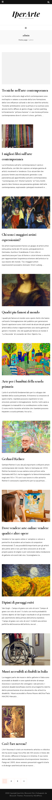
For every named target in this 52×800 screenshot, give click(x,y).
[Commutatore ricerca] (48, 2)
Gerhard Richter (13, 459)
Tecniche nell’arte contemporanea (25, 90)
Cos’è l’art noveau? (14, 743)
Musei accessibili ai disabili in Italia (25, 671)
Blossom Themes (16, 796)
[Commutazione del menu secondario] (3, 2)
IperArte (26, 13)
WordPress (37, 796)
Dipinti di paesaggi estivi (18, 602)
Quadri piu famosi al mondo (21, 312)
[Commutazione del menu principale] (26, 28)
